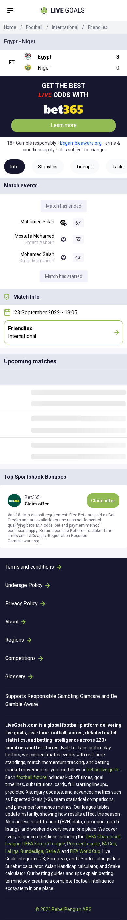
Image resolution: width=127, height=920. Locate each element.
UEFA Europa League (43, 843)
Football (34, 27)
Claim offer (103, 500)
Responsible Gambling (53, 696)
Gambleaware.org (23, 541)
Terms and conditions (29, 567)
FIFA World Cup (85, 851)
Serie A (52, 851)
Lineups (85, 166)
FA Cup (109, 843)
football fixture (31, 777)
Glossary (15, 676)
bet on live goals (103, 769)
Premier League (83, 843)
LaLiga (12, 851)
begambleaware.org (81, 143)
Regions (14, 640)
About (12, 622)
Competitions (20, 658)
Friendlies (97, 27)
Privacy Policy (21, 603)
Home (10, 27)
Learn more (64, 125)
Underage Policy (24, 585)
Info (14, 166)
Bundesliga (32, 851)
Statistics (47, 166)
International (65, 27)
